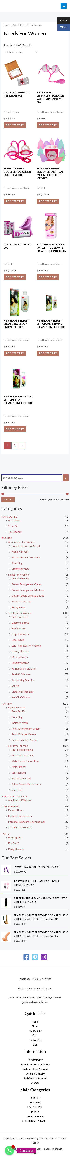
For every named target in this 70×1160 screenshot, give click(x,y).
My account (35, 1030)
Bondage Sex (15, 837)
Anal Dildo (14, 520)
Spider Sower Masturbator (26, 784)
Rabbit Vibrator (20, 662)
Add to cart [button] (15, 125)
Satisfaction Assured (35, 1078)
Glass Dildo (18, 639)
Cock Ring (17, 717)
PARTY (5, 833)
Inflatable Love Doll (22, 755)
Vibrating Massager (22, 691)
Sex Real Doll (19, 772)
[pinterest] (35, 957)
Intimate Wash (20, 722)
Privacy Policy (35, 1059)
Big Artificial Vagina (22, 749)
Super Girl (17, 790)
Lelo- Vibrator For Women (26, 645)
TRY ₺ (62, 27)
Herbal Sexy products (20, 816)
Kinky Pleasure (16, 849)
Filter (8, 499)
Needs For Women (18, 574)
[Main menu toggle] (64, 6)
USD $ (62, 20)
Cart (35, 1035)
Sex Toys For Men (18, 745)
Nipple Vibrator (20, 551)
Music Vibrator (20, 657)
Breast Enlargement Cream (27, 584)
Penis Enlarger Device (24, 734)
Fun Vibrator (19, 628)
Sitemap (35, 1082)
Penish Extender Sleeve (24, 740)
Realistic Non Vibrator (24, 668)
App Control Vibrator (20, 800)
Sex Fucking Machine (23, 680)
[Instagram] (43, 957)
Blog (35, 1044)
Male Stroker (19, 766)
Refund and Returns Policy (35, 1064)
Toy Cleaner (14, 531)
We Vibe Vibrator (21, 697)
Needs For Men (16, 707)
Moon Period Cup (21, 601)
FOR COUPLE (9, 516)
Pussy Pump (18, 607)
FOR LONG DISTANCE (14, 796)
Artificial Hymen (20, 578)
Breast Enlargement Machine (28, 590)
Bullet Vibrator (20, 616)
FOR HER (6, 538)
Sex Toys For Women (19, 613)
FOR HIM (6, 703)
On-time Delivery (35, 1073)
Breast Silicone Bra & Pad (26, 546)
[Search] (66, 477)
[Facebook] (26, 957)
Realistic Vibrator (21, 674)
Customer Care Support (35, 1069)
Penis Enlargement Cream (26, 728)
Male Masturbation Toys (25, 761)
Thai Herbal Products (20, 827)
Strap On (13, 526)
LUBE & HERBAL (10, 806)
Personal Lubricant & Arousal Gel (26, 821)
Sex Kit (15, 685)
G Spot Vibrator (20, 634)
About (35, 1026)
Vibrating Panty (20, 568)
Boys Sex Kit (18, 711)
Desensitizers (15, 810)
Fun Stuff (13, 843)
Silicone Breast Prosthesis (26, 557)
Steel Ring (17, 563)
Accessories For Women (21, 542)
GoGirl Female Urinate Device (28, 595)
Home (7, 25)
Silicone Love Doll (21, 778)
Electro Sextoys (20, 622)
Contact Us (35, 1040)
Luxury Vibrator (20, 651)
